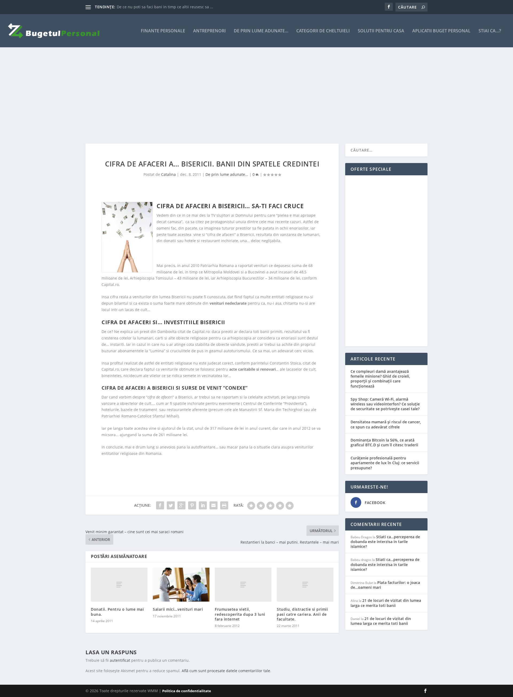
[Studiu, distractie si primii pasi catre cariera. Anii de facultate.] (305, 585)
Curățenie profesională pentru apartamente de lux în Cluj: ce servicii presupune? (385, 462)
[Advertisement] (246, 95)
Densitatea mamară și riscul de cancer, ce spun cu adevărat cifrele (386, 424)
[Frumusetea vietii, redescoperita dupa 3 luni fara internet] (243, 585)
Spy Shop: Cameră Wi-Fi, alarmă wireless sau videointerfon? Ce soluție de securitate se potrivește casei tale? (385, 404)
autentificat (120, 660)
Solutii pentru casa (381, 31)
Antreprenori (209, 31)
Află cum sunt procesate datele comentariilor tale (226, 670)
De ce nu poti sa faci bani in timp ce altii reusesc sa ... (165, 6)
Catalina (168, 174)
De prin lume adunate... (226, 174)
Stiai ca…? (490, 31)
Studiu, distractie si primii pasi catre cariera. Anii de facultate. (302, 614)
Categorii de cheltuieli (323, 31)
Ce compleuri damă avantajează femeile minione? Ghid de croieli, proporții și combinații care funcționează (380, 379)
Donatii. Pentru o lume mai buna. (117, 612)
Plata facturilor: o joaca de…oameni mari (385, 585)
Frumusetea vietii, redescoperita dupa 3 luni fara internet (240, 614)
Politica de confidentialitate (186, 690)
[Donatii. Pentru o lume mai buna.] (119, 585)
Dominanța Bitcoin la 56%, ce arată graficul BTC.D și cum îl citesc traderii (384, 442)
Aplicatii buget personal (441, 31)
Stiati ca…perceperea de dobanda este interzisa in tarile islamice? (385, 541)
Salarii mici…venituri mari (178, 609)
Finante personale (163, 31)
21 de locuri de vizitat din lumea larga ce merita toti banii (386, 603)
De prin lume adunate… (261, 31)
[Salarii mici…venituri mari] (181, 585)
